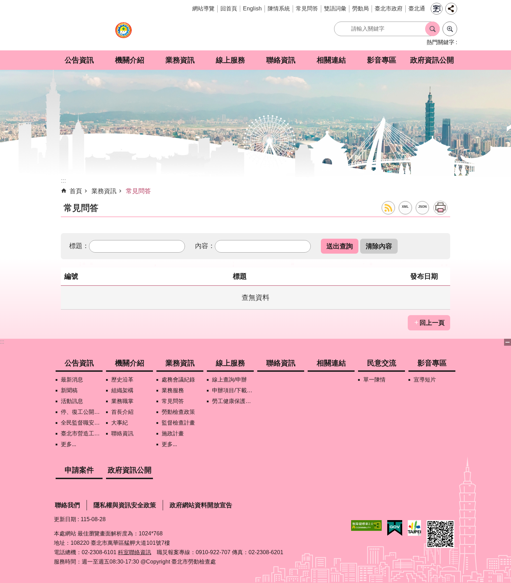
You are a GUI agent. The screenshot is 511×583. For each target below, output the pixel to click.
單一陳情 (374, 380)
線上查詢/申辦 (229, 380)
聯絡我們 (67, 505)
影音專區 (381, 60)
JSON (422, 206)
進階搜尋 (450, 29)
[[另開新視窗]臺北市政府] (414, 528)
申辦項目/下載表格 (233, 390)
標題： (79, 245)
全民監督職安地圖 (82, 423)
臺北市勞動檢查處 (123, 34)
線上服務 (230, 60)
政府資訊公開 (432, 60)
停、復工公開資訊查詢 (82, 412)
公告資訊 (79, 60)
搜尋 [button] (432, 29)
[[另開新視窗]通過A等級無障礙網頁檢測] (366, 525)
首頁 (76, 191)
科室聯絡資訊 (134, 552)
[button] (339, 246)
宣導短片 (425, 380)
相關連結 (331, 60)
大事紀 (119, 423)
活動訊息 (72, 401)
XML (405, 206)
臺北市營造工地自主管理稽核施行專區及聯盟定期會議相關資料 (82, 433)
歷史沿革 (122, 380)
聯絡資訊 (280, 60)
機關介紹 (129, 60)
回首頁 (228, 8)
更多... (68, 444)
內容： (205, 245)
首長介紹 (122, 412)
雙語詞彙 (335, 8)
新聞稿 (69, 390)
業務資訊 (180, 60)
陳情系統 (279, 8)
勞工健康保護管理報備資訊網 (233, 401)
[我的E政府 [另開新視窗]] (394, 528)
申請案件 (79, 470)
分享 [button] (451, 9)
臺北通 (416, 8)
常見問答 (307, 8)
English (252, 8)
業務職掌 (122, 401)
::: (2, 342)
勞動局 (360, 8)
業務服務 (173, 390)
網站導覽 (203, 8)
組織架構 (122, 390)
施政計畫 (173, 433)
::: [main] (63, 180)
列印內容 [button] (440, 208)
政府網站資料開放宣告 (201, 505)
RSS (388, 207)
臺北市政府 (389, 8)
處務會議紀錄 (178, 380)
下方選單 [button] (507, 342)
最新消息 (72, 380)
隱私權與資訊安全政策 (125, 505)
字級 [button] (437, 9)
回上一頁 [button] (432, 322)
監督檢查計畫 (178, 423)
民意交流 (381, 363)
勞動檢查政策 (178, 412)
